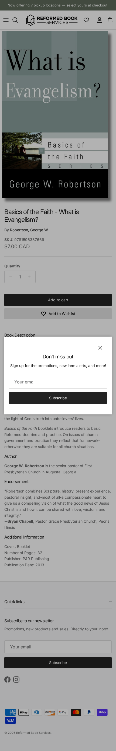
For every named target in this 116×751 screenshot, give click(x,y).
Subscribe (58, 398)
